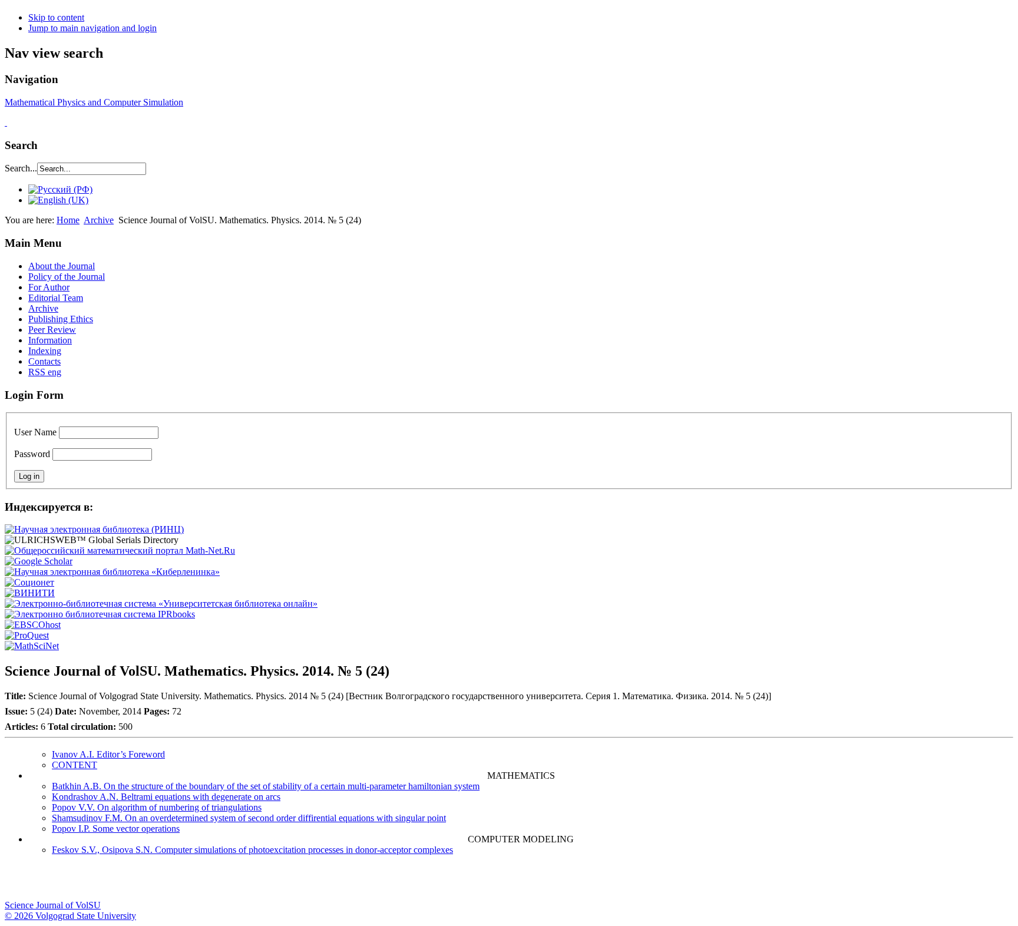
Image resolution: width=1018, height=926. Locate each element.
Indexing (44, 351)
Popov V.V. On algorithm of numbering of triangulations (157, 807)
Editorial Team (55, 298)
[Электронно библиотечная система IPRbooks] (100, 614)
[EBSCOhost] (33, 625)
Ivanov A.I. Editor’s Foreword (108, 754)
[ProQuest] (27, 635)
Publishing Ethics (60, 319)
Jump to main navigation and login (92, 28)
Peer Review (52, 330)
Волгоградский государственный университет (19, 882)
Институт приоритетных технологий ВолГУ (166, 882)
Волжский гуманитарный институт (49, 882)
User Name (35, 432)
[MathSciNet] (32, 646)
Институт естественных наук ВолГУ (196, 882)
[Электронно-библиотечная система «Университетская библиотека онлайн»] (161, 603)
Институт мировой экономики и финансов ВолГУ (255, 882)
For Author (49, 287)
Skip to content (56, 17)
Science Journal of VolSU (53, 905)
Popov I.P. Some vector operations (116, 829)
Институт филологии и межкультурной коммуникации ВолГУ (284, 882)
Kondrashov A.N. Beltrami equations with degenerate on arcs (166, 797)
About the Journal (61, 266)
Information (50, 340)
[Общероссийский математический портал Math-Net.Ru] (120, 550)
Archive (99, 220)
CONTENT (74, 765)
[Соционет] (29, 582)
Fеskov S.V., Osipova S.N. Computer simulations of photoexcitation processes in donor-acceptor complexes (252, 850)
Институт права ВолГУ (314, 882)
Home (68, 220)
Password (32, 454)
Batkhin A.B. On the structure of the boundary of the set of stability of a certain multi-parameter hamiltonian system (266, 786)
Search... (21, 168)
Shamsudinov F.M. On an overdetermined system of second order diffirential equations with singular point (249, 818)
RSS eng (44, 372)
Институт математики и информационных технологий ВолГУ (108, 882)
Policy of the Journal (66, 277)
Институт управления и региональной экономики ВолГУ (225, 882)
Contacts (44, 361)
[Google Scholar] (38, 561)
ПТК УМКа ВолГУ (78, 882)
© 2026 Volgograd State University (70, 916)
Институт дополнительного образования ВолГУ (373, 882)
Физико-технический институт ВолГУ (137, 882)
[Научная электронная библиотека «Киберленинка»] (112, 572)
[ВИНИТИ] (30, 593)
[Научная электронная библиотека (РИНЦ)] (94, 529)
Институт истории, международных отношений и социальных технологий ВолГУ (343, 882)
